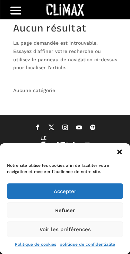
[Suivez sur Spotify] (92, 127)
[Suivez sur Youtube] (79, 127)
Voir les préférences (65, 229)
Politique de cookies (35, 244)
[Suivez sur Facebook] (37, 127)
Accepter (65, 191)
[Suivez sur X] (51, 127)
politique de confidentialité (87, 244)
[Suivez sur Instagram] (65, 127)
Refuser (65, 210)
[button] (119, 151)
